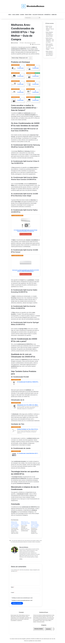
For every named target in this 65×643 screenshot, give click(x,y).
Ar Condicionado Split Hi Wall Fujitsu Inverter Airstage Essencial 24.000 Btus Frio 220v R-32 (25, 230)
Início (9, 14)
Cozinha (22, 14)
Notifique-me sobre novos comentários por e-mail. (22, 597)
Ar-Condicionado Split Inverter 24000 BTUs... (20, 67)
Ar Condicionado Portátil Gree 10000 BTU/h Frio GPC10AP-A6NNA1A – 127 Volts (28, 382)
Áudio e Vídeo (28, 14)
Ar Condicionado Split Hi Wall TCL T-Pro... (35, 75)
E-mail (12, 592)
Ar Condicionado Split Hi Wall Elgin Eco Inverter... (20, 91)
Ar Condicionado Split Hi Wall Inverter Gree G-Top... (20, 83)
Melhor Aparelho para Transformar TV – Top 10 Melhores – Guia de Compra (50, 47)
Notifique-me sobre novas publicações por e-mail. (22, 600)
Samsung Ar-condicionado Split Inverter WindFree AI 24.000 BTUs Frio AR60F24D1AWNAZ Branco (25, 271)
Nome (12, 587)
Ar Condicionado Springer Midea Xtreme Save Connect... (20, 75)
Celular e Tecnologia (37, 14)
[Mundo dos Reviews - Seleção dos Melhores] (32, 6)
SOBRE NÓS (54, 14)
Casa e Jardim (15, 14)
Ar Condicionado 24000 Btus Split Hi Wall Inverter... (35, 99)
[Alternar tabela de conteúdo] (29, 58)
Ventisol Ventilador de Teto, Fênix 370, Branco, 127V (28, 429)
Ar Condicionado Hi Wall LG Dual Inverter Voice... (20, 99)
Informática (47, 14)
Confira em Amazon (26, 234)
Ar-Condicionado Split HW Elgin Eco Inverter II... (35, 67)
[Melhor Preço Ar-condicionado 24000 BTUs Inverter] (26, 526)
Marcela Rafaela (15, 42)
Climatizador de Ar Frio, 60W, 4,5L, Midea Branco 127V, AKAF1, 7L (28, 405)
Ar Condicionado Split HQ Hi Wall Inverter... (35, 91)
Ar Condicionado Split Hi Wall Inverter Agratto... (35, 83)
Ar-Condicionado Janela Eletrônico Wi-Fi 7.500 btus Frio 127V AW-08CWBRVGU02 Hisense (28, 453)
